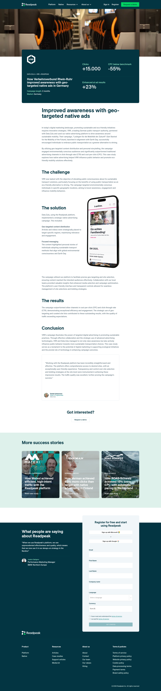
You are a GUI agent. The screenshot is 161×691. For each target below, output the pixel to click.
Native (61, 4)
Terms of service (119, 653)
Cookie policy (118, 663)
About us (85, 4)
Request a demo (80, 420)
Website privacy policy (122, 659)
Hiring (84, 666)
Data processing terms (122, 666)
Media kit (56, 663)
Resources (71, 4)
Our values (86, 663)
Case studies (57, 656)
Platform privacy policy (122, 656)
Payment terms (119, 670)
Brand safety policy (121, 673)
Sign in (106, 4)
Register (115, 4)
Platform (51, 4)
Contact (85, 656)
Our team (86, 659)
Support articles (58, 659)
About (84, 653)
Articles (55, 653)
